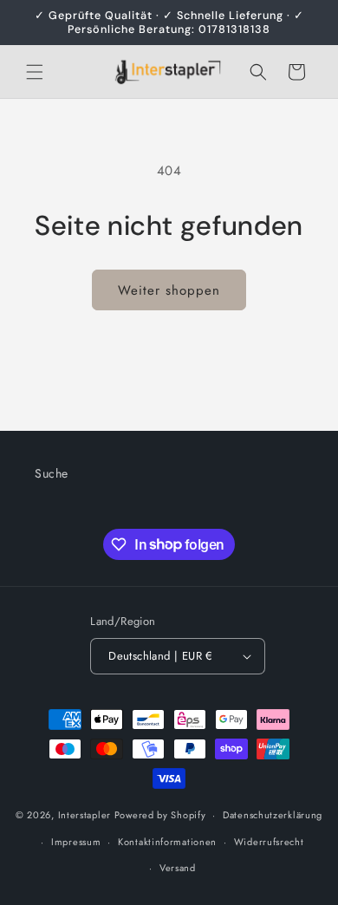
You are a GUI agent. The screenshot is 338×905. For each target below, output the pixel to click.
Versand (177, 868)
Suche (51, 473)
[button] (35, 72)
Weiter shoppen (169, 290)
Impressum (76, 842)
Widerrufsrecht (269, 842)
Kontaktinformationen (167, 842)
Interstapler (84, 815)
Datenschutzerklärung (272, 815)
